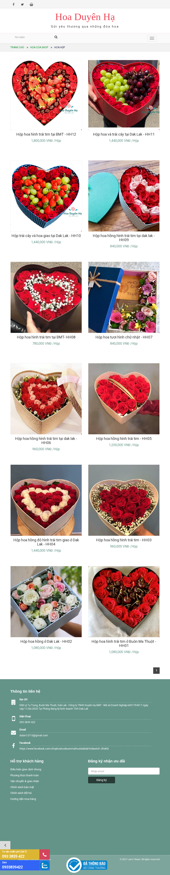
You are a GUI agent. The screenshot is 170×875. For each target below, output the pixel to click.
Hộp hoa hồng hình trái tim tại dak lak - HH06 (46, 440)
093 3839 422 (13, 856)
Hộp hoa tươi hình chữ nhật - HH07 (124, 337)
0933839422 (12, 867)
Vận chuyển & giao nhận (24, 781)
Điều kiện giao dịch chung (25, 769)
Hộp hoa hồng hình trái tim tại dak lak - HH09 (124, 237)
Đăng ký (101, 780)
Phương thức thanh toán (24, 775)
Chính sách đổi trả (21, 792)
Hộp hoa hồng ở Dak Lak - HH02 (46, 641)
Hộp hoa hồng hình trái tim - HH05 (124, 438)
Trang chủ (17, 47)
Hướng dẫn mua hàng (23, 798)
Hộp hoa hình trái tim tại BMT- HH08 (46, 337)
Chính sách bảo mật (22, 787)
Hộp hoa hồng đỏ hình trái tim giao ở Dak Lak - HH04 (46, 542)
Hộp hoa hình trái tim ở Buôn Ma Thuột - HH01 (124, 643)
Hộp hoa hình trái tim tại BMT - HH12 (46, 134)
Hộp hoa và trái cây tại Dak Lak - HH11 (124, 134)
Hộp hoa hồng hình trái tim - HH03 (124, 540)
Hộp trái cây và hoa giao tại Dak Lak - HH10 (46, 235)
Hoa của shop (39, 47)
